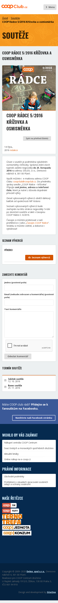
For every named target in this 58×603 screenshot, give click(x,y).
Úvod (5, 18)
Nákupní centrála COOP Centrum (20, 442)
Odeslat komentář (18, 356)
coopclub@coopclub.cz (24, 181)
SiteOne (51, 592)
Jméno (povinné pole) (15, 282)
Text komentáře (12, 309)
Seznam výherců (41, 257)
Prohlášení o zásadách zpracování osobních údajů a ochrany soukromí (26, 483)
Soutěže (15, 18)
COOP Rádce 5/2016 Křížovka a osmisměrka (28, 22)
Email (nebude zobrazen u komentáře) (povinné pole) (29, 296)
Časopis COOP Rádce (37, 222)
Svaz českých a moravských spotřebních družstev (29, 448)
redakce (14, 150)
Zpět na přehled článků (37, 138)
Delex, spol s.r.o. (36, 571)
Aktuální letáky (11, 453)
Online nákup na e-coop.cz (17, 459)
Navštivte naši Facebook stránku (33, 417)
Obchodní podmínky (14, 476)
